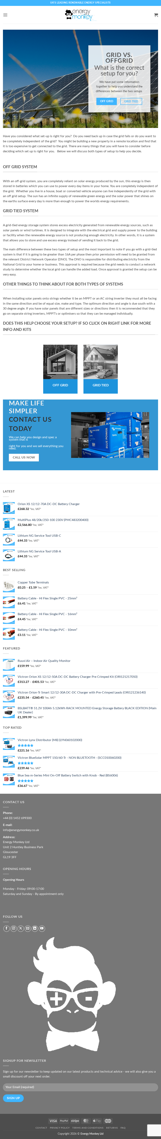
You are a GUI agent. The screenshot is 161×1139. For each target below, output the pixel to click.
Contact (41, 1128)
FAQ (123, 1128)
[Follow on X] (20, 928)
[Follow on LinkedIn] (35, 928)
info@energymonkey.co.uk (21, 830)
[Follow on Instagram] (13, 928)
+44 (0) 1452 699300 (17, 818)
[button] (5, 15)
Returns (112, 1128)
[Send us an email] (28, 928)
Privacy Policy (60, 1128)
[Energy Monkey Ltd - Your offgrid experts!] (80, 14)
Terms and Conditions (87, 1128)
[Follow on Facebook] (6, 928)
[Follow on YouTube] (42, 928)
